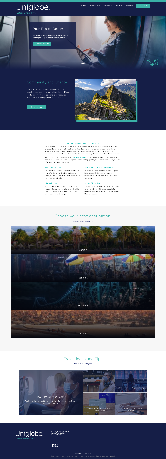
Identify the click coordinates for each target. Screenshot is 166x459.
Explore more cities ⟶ (83, 222)
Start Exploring (42, 45)
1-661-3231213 (56, 435)
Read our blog (36, 107)
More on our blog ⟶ (83, 363)
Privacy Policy (78, 453)
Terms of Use (87, 453)
